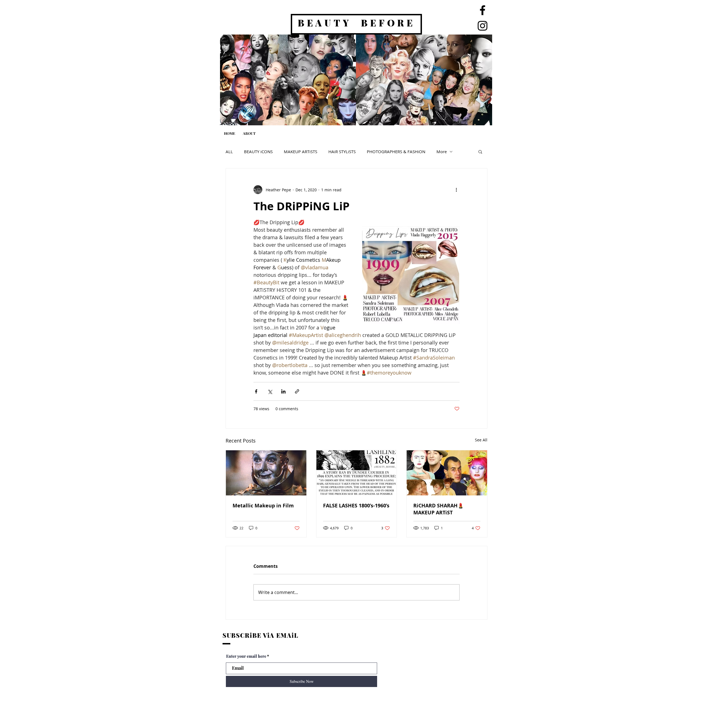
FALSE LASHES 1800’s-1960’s (356, 505)
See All (481, 440)
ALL (229, 151)
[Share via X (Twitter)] (269, 391)
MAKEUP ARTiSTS (300, 151)
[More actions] (456, 189)
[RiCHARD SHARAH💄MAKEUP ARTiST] (447, 472)
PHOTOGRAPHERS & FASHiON (396, 151)
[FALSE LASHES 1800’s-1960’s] (356, 472)
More (441, 151)
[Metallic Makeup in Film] (266, 472)
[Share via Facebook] (256, 391)
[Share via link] (297, 391)
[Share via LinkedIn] (283, 391)
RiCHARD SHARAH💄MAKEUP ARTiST (438, 509)
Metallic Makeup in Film (263, 505)
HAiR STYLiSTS (342, 151)
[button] (480, 151)
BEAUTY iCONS (258, 151)
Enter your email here (246, 656)
